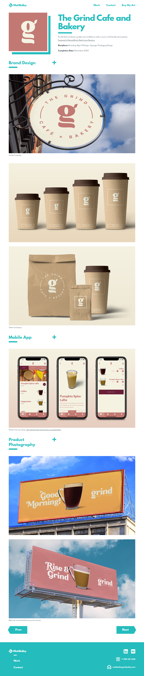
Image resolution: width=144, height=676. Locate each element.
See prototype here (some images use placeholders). (43, 430)
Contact (18, 667)
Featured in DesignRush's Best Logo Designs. (76, 40)
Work (17, 661)
